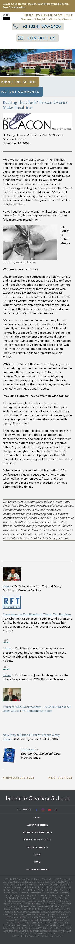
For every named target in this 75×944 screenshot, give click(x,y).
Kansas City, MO (51, 928)
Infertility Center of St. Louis (37, 798)
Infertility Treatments (37, 840)
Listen (7, 648)
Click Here (28, 749)
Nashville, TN (22, 928)
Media (37, 862)
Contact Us (41, 38)
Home (37, 817)
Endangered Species (37, 869)
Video (6, 586)
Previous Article (18, 777)
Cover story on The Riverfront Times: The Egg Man (37, 614)
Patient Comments (37, 847)
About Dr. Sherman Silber (37, 832)
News (38, 854)
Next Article (60, 777)
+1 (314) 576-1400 (42, 26)
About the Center (37, 825)
